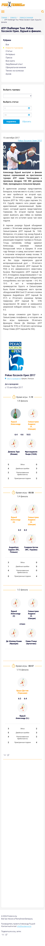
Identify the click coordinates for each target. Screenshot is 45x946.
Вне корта (10, 61)
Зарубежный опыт (14, 64)
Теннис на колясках (15, 70)
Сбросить (26, 121)
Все (7, 44)
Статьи (9, 51)
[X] (8, 754)
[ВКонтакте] (4, 754)
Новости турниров (14, 48)
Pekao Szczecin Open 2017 (30, 140)
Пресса (9, 57)
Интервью (10, 54)
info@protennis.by (24, 926)
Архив (8, 74)
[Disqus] (22, 799)
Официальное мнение (16, 67)
